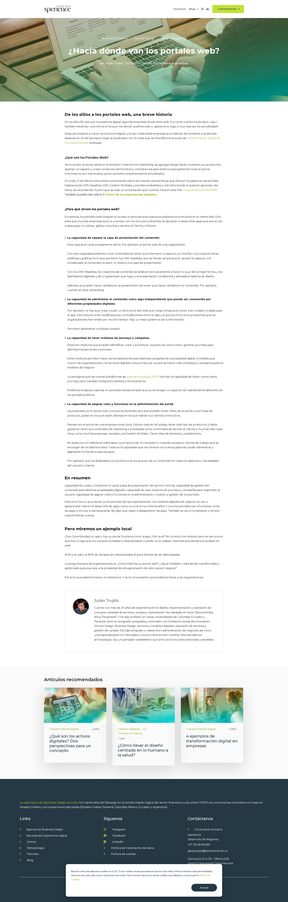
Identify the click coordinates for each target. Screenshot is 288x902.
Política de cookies (123, 854)
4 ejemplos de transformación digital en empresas (212, 741)
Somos (31, 841)
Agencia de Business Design (44, 829)
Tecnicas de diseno (114, 38)
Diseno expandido (174, 38)
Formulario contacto (208, 829)
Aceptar (204, 887)
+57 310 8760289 (199, 844)
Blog (29, 860)
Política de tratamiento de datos (132, 848)
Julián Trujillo (114, 63)
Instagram (118, 829)
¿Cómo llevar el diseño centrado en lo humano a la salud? (143, 750)
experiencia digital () (143, 376)
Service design (145, 38)
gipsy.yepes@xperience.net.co (208, 850)
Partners (32, 854)
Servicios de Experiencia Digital (46, 835)
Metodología (35, 848)
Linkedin (117, 841)
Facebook (119, 835)
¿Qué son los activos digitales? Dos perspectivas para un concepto (70, 743)
